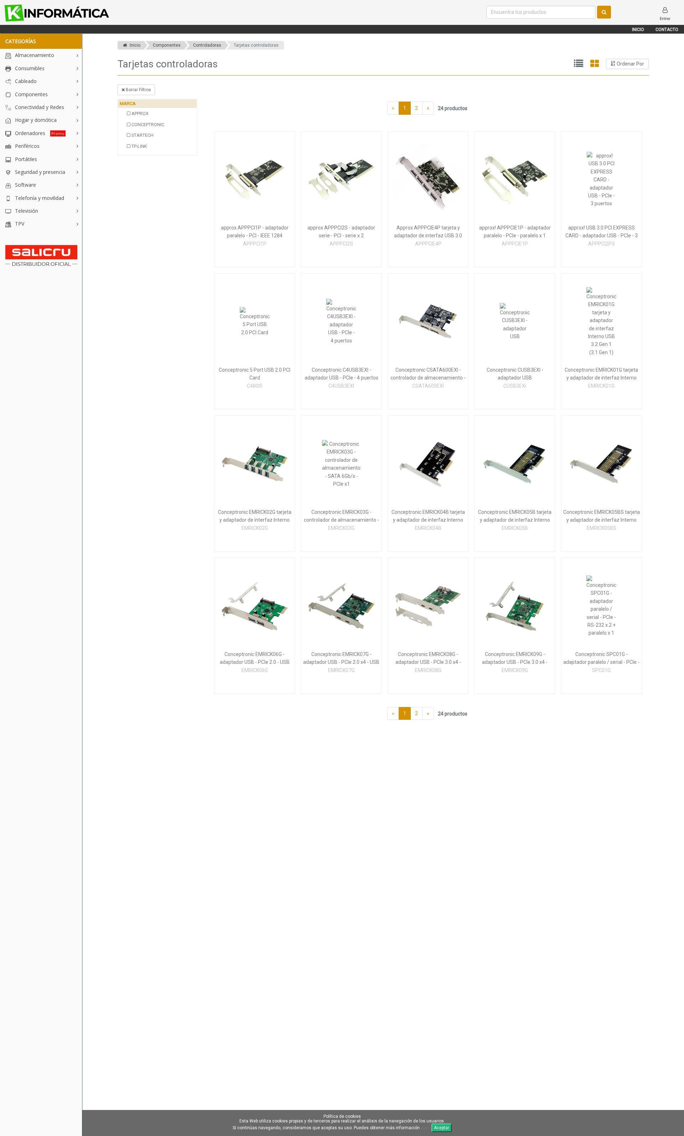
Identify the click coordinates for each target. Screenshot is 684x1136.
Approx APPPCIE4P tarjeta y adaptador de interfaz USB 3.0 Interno (428, 232)
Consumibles (29, 68)
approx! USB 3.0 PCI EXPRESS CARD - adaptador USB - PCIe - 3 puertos (601, 232)
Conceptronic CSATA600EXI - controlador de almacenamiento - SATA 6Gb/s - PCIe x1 (428, 374)
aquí (425, 1127)
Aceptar (441, 1127)
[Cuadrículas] (594, 64)
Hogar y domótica (35, 120)
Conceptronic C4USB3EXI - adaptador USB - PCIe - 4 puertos (341, 374)
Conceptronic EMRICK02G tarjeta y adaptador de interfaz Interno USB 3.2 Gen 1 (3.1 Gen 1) (254, 516)
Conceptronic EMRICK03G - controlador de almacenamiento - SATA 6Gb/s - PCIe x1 (341, 516)
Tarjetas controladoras (256, 45)
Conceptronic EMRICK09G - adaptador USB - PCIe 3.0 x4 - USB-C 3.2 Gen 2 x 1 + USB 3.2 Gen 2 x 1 (515, 658)
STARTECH (142, 135)
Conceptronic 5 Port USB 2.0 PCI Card (254, 374)
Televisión (26, 210)
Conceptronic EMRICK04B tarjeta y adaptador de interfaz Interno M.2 (428, 516)
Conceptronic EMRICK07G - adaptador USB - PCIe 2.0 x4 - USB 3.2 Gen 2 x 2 (341, 658)
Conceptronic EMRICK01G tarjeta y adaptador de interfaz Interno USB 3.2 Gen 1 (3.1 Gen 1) (601, 374)
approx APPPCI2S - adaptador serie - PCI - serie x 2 (341, 231)
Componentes (31, 94)
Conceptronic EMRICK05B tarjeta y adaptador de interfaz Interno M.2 (514, 516)
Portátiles (25, 159)
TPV (19, 223)
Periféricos (27, 146)
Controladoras (207, 45)
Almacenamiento (34, 55)
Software (25, 184)
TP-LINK (138, 146)
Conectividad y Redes (39, 107)
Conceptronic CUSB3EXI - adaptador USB (515, 374)
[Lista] (578, 64)
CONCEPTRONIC (147, 124)
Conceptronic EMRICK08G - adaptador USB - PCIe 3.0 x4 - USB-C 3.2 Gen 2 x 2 (428, 658)
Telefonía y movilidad (39, 198)
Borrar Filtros (138, 89)
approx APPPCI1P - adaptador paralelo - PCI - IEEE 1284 (255, 231)
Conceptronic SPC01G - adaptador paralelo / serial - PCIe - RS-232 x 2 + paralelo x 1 (601, 658)
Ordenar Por (630, 64)
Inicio (638, 29)
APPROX (139, 113)
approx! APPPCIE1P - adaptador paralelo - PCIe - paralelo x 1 (515, 231)
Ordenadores (39, 133)
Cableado (25, 81)
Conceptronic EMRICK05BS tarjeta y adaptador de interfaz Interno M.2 (601, 516)
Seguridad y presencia (39, 172)
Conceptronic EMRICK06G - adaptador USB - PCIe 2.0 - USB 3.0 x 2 (255, 658)
